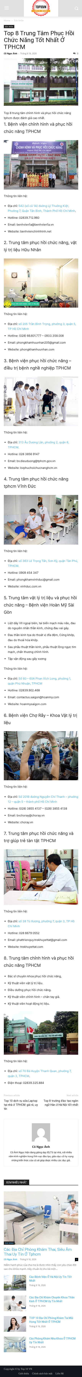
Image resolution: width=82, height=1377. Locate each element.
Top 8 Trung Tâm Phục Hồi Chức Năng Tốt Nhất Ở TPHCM (39, 40)
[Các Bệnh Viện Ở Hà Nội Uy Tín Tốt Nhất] (15, 1283)
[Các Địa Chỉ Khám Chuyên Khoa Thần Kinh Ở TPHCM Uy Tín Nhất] (15, 1303)
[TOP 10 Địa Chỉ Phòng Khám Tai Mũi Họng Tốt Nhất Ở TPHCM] (15, 1324)
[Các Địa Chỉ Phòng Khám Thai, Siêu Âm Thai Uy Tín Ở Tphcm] (41, 1218)
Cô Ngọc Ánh (10, 53)
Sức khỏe (19, 20)
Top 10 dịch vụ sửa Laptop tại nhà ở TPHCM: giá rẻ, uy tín (21, 1105)
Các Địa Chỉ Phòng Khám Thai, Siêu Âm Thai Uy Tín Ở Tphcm (38, 1252)
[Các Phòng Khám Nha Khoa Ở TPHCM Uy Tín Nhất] (15, 1344)
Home (7, 20)
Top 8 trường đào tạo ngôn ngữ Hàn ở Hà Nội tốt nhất (60, 1103)
